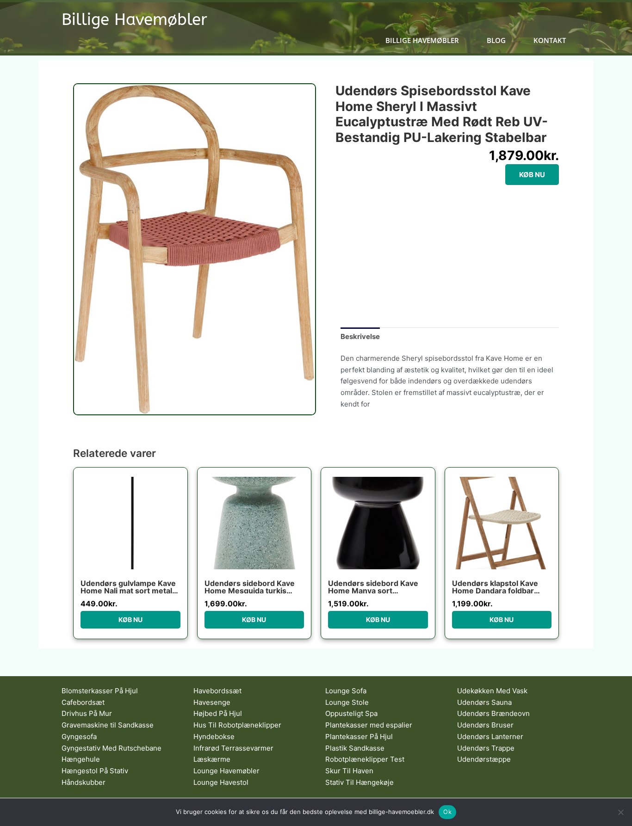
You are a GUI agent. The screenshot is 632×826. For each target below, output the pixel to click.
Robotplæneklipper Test (364, 759)
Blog (496, 40)
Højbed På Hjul (217, 713)
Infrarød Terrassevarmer (233, 748)
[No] (620, 812)
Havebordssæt (217, 690)
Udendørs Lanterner (490, 736)
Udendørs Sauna (484, 702)
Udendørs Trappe (485, 748)
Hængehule (81, 759)
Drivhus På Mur (87, 713)
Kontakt (549, 40)
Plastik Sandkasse (354, 748)
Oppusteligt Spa (351, 713)
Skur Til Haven (349, 770)
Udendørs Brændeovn (493, 713)
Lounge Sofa (345, 690)
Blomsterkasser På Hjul (100, 690)
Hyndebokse (214, 736)
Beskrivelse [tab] (360, 336)
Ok (447, 811)
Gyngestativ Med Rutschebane (111, 748)
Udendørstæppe (484, 759)
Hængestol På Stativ (95, 770)
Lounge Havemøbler (226, 770)
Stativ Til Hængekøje (359, 782)
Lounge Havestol (220, 782)
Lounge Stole (347, 702)
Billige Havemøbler (134, 19)
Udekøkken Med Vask (492, 690)
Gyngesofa (79, 736)
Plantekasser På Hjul (359, 736)
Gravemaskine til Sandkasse (108, 725)
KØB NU (532, 174)
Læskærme (211, 759)
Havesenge (211, 702)
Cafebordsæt (83, 702)
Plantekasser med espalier (368, 725)
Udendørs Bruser (485, 725)
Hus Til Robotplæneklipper (237, 725)
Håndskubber (83, 782)
